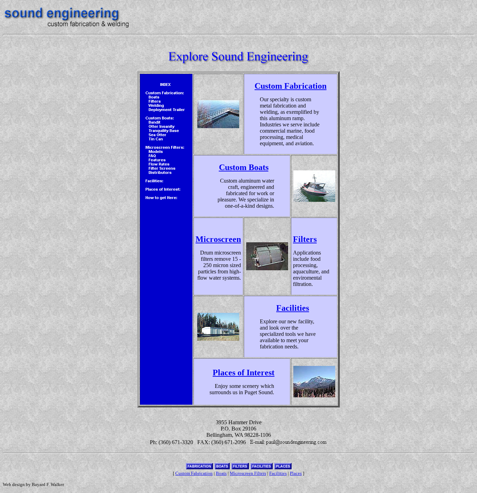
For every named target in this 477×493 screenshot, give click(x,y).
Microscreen (218, 239)
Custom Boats (244, 167)
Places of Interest (243, 372)
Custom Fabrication (290, 85)
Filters (305, 239)
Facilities (292, 307)
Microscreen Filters (248, 473)
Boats (221, 473)
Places (296, 473)
